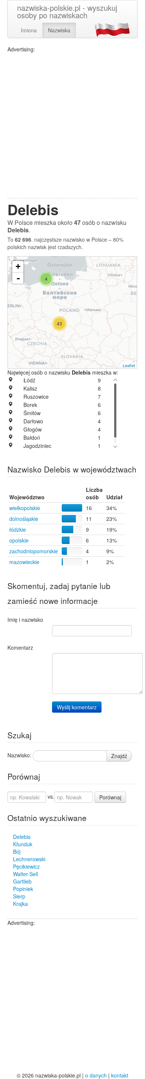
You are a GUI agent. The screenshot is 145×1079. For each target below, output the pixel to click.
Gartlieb (22, 881)
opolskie (19, 540)
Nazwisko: (19, 755)
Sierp (19, 896)
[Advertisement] (72, 125)
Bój (16, 851)
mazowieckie (24, 562)
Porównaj (110, 797)
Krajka (20, 903)
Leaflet (129, 365)
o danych (96, 1075)
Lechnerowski (29, 859)
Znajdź (119, 756)
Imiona (29, 30)
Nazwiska (59, 30)
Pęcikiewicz (26, 866)
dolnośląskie (23, 518)
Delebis (21, 836)
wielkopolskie (24, 508)
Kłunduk (22, 844)
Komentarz (20, 647)
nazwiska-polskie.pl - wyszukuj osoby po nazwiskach (67, 11)
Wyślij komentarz (77, 707)
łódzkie (17, 529)
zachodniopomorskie (33, 551)
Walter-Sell (25, 874)
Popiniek (23, 888)
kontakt (119, 1075)
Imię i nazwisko (25, 619)
